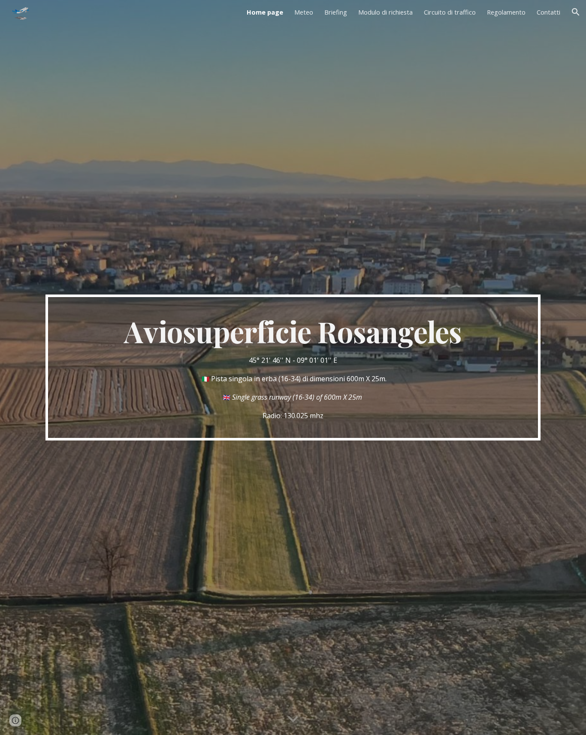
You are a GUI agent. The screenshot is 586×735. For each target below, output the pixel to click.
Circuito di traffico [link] (450, 12)
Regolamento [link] (506, 12)
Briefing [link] (335, 12)
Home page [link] (265, 12)
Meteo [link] (303, 12)
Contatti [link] (548, 12)
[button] (575, 12)
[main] (293, 367)
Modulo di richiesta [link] (385, 12)
